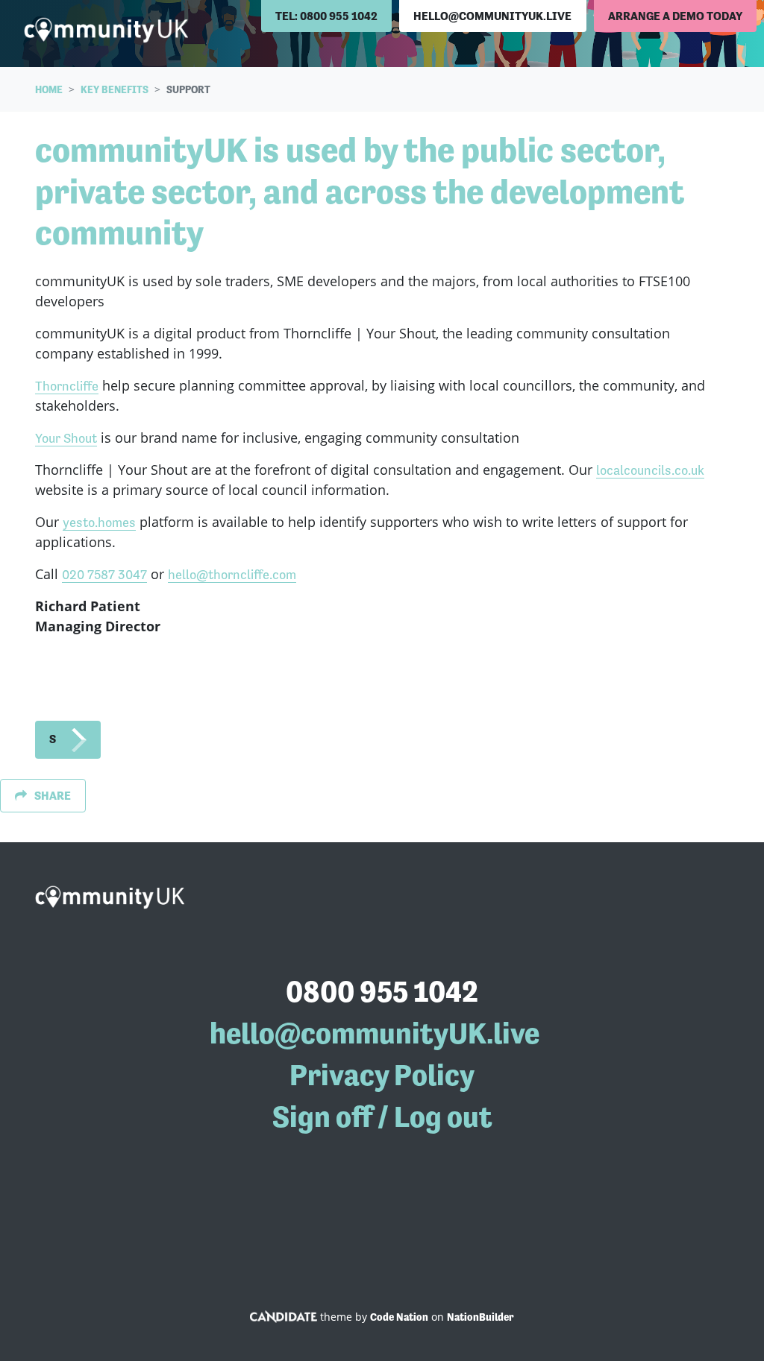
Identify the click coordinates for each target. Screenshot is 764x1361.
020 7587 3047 (104, 574)
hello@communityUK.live (492, 16)
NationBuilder (480, 1317)
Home (49, 89)
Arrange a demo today (675, 16)
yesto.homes (99, 522)
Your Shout (66, 438)
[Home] (106, 30)
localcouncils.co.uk (650, 470)
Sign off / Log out (382, 1116)
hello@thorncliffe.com (232, 574)
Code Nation (399, 1317)
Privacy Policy (382, 1075)
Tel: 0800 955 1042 (326, 16)
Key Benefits (114, 89)
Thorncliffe (66, 386)
